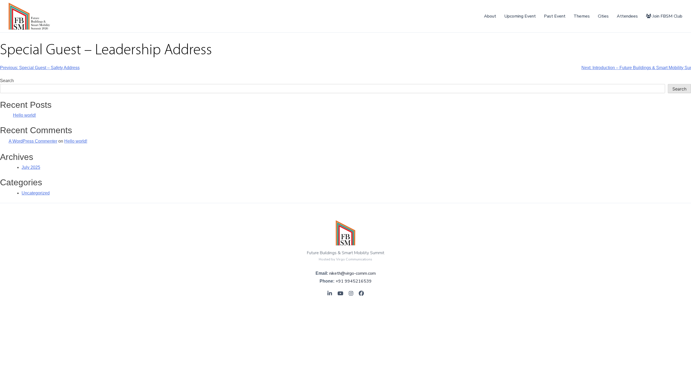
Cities (603, 16)
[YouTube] (340, 294)
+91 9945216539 (354, 281)
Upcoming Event (520, 16)
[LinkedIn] (329, 294)
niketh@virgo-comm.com (352, 273)
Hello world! (24, 115)
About (490, 16)
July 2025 (31, 167)
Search (7, 80)
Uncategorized (36, 193)
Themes (582, 16)
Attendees (627, 16)
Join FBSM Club (666, 16)
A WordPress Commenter (33, 141)
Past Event (554, 16)
